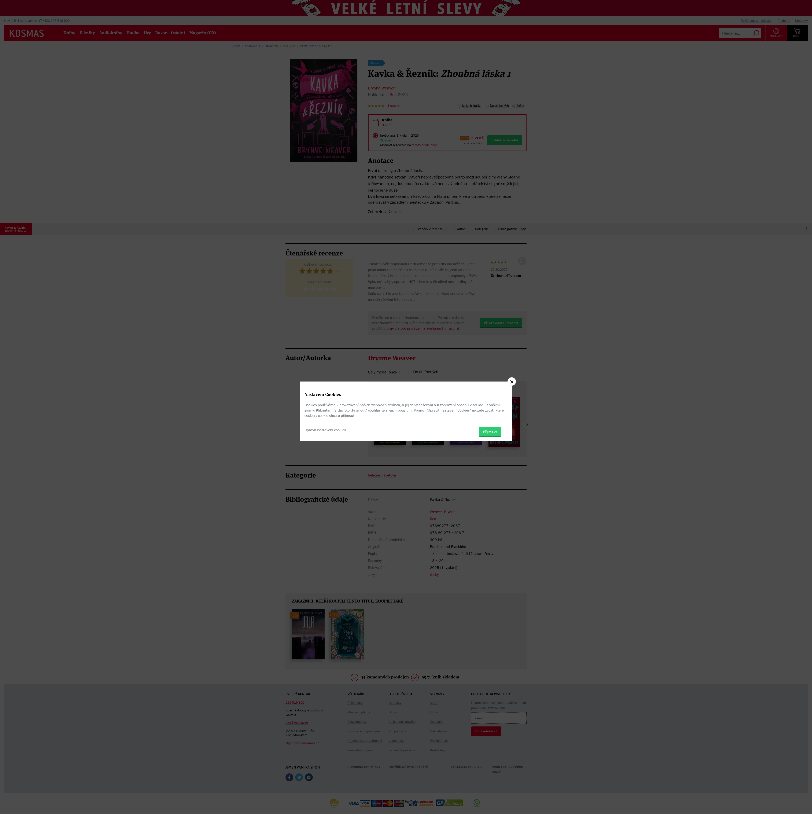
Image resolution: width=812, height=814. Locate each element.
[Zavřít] (512, 381)
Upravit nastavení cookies (325, 429)
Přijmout (490, 432)
